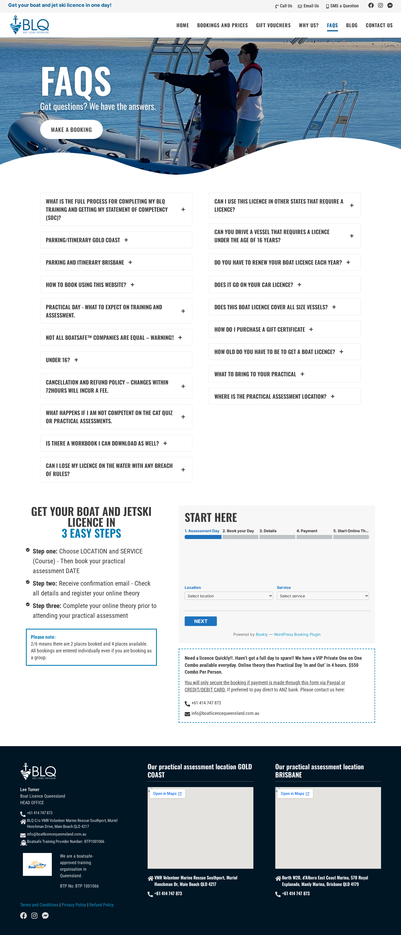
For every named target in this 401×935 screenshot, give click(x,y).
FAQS (332, 25)
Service (284, 587)
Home (182, 25)
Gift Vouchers (273, 25)
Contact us (379, 25)
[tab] (116, 209)
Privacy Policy (74, 904)
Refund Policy (101, 904)
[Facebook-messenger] (390, 5)
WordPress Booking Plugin (297, 634)
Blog (352, 25)
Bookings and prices (222, 25)
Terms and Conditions (39, 904)
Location (193, 587)
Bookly (262, 634)
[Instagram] (380, 5)
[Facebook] (371, 5)
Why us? (309, 25)
